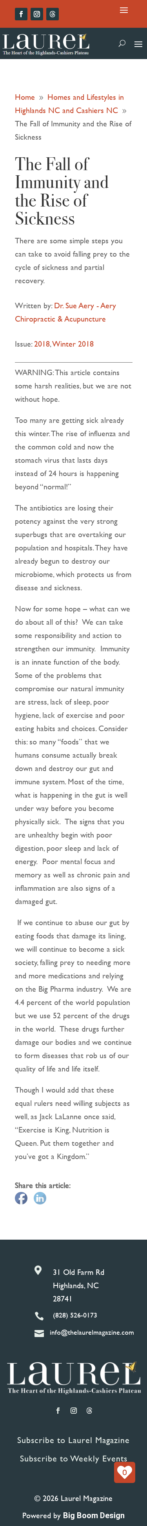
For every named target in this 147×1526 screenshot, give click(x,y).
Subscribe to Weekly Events (73, 1458)
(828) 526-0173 (75, 1315)
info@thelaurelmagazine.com (92, 1332)
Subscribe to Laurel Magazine (73, 1440)
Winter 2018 (73, 343)
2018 (42, 343)
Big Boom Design (94, 1515)
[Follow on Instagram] (37, 14)
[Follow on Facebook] (21, 14)
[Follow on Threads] (52, 14)
